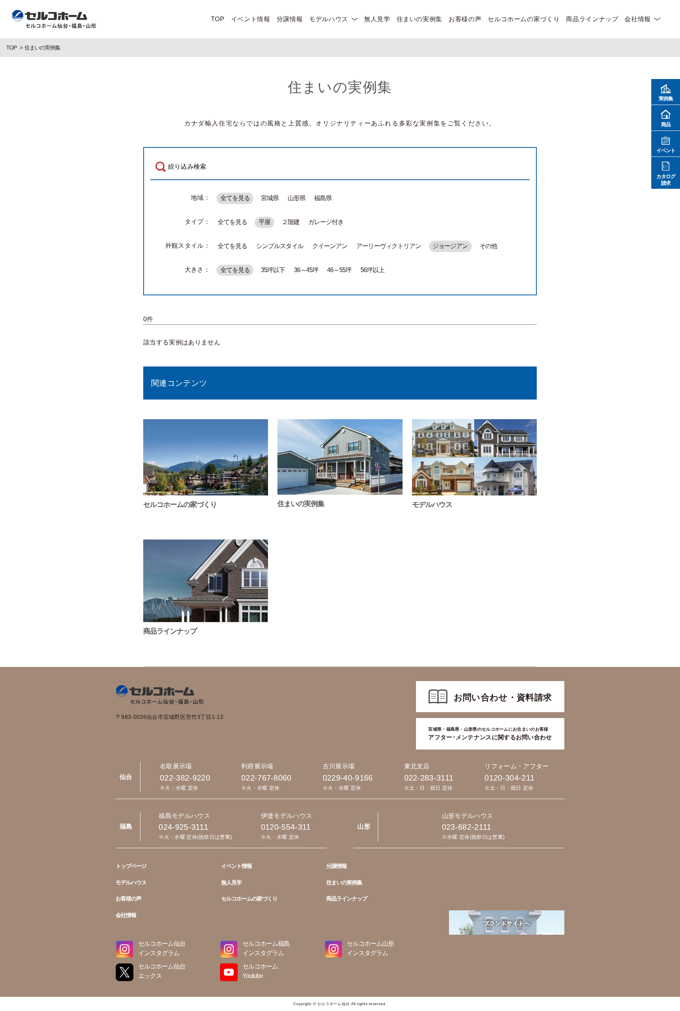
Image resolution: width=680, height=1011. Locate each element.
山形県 (296, 198)
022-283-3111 (429, 777)
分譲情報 (290, 19)
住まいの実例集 (419, 19)
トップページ (131, 866)
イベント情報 (250, 19)
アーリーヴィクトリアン (388, 246)
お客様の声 (465, 19)
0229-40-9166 (348, 777)
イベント (665, 150)
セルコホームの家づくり (524, 19)
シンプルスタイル (279, 246)
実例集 (666, 98)
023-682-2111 (467, 827)
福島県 (323, 198)
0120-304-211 (509, 777)
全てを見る (235, 198)
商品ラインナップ (592, 19)
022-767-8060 (266, 777)
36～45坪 (306, 270)
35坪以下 (273, 270)
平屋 (264, 222)
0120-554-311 (286, 827)
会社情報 (638, 19)
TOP (218, 19)
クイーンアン (329, 246)
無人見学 (377, 19)
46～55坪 (339, 270)
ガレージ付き (326, 222)
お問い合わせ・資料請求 (503, 697)
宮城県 (270, 198)
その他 (488, 246)
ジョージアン (450, 246)
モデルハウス (328, 19)
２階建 (290, 222)
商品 (666, 124)
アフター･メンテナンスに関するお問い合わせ (490, 733)
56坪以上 (372, 270)
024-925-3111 (183, 827)
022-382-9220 (185, 777)
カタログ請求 (665, 179)
